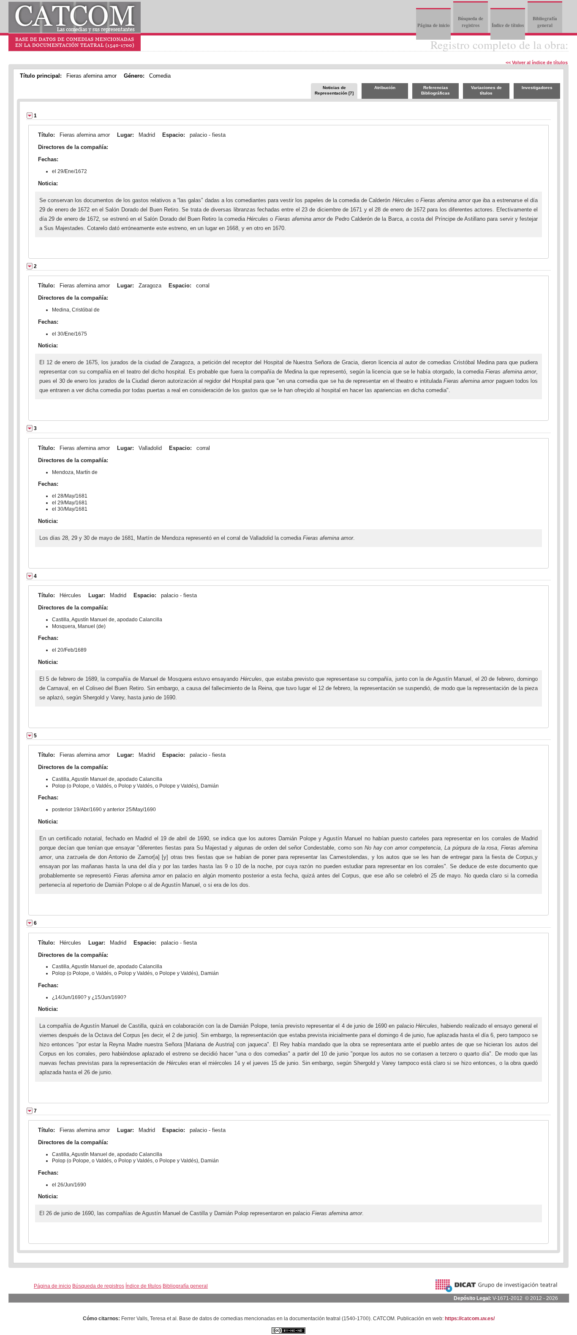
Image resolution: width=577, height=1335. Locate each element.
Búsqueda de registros (470, 22)
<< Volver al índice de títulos (537, 62)
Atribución (384, 87)
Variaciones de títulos (486, 90)
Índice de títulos (508, 25)
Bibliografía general (545, 22)
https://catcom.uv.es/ (470, 1318)
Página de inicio (433, 25)
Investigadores (537, 87)
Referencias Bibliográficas (435, 90)
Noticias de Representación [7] (334, 90)
